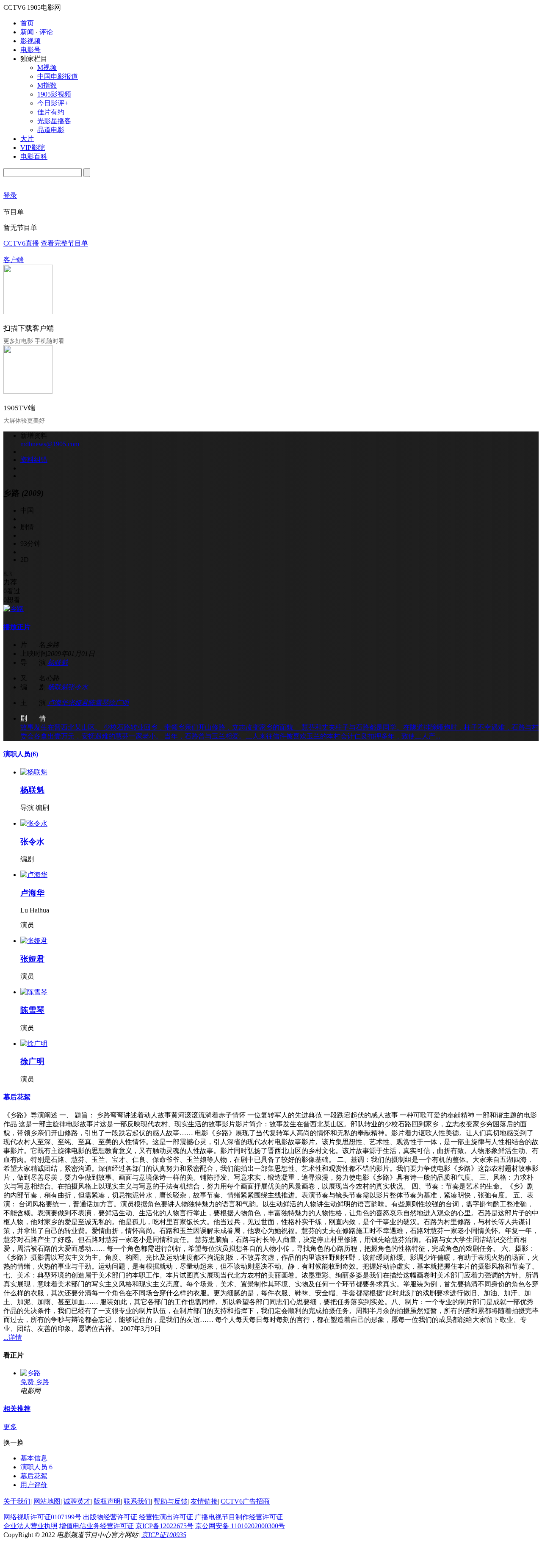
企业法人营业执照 (30, 1525)
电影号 (30, 49)
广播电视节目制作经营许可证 (239, 1517)
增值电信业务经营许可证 (96, 1525)
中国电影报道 (57, 76)
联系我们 (137, 1501)
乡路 (42, 1381)
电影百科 (33, 156)
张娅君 (78, 702)
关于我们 (16, 1501)
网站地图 (47, 1501)
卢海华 (57, 702)
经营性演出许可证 (166, 1517)
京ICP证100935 (163, 1534)
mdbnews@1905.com (49, 444)
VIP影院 (32, 147)
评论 (46, 32)
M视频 (47, 67)
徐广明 (118, 702)
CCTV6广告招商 (245, 1501)
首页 (27, 23)
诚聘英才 (77, 1501)
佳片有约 (50, 112)
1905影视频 (54, 94)
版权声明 (107, 1501)
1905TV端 (19, 408)
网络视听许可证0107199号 (42, 1517)
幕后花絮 (16, 1097)
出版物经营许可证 (110, 1517)
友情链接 (204, 1501)
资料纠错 (33, 459)
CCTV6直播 (21, 243)
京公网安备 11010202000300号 (240, 1525)
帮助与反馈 (171, 1501)
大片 (27, 138)
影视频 (30, 40)
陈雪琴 (98, 702)
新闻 (27, 32)
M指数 (47, 85)
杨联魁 (57, 662)
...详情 (12, 1337)
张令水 (78, 687)
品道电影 (50, 129)
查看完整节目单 (64, 243)
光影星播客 (54, 120)
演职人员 (20, 754)
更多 (10, 1426)
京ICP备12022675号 (165, 1525)
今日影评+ (52, 103)
